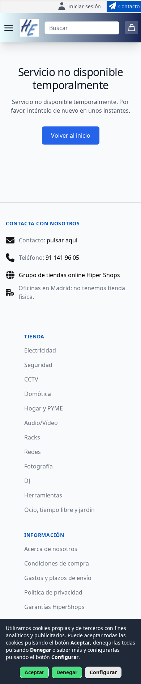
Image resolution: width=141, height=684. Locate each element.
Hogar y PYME (43, 408)
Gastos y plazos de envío (57, 578)
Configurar (103, 672)
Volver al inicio (70, 135)
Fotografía (38, 466)
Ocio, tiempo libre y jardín (59, 510)
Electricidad (40, 350)
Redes (32, 452)
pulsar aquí (62, 240)
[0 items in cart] (131, 27)
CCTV (31, 379)
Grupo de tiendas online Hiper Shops (69, 275)
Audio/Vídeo (41, 423)
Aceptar (34, 672)
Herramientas (43, 495)
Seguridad (38, 365)
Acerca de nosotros (50, 549)
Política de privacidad (53, 592)
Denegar (66, 672)
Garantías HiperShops (54, 607)
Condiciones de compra (56, 563)
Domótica (37, 394)
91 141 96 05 (62, 258)
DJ (27, 481)
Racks (32, 437)
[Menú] (8, 28)
